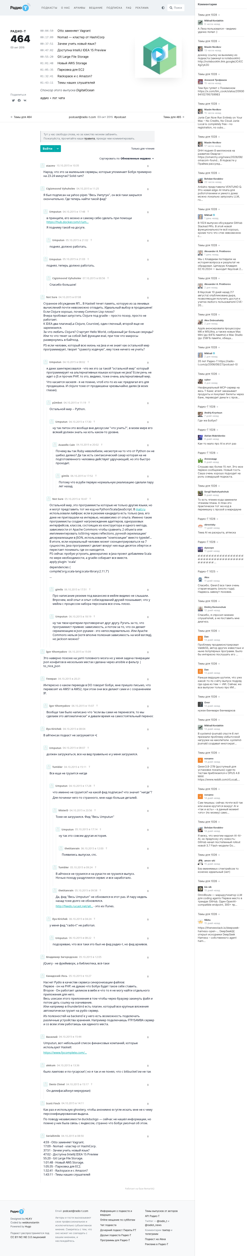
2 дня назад (211, 287)
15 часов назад (212, 83)
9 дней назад (211, 462)
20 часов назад (213, 182)
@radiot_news (153, 1225)
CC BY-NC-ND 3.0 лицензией (28, 1237)
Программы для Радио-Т (115, 1240)
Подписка (114, 7)
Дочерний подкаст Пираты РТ (118, 1230)
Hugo (28, 1226)
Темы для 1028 (207, 14)
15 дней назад (212, 864)
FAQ (128, 7)
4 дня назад (211, 383)
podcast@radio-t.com (82, 117)
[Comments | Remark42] (97, 667)
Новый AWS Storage (72, 63)
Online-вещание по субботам (117, 1219)
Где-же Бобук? (207, 420)
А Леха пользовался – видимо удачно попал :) (217, 30)
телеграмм (151, 1233)
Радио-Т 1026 (206, 406)
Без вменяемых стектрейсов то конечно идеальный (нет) (218, 870)
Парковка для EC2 (71, 69)
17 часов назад (212, 146)
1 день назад (211, 218)
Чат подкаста (108, 1225)
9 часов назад (212, 24)
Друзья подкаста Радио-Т (115, 1235)
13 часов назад (212, 50)
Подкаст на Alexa (155, 1239)
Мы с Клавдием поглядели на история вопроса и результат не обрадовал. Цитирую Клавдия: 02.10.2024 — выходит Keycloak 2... (220, 264)
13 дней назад (212, 640)
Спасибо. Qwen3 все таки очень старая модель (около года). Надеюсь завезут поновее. (218, 588)
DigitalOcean (85, 90)
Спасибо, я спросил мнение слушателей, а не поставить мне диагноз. (218, 618)
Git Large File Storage (73, 56)
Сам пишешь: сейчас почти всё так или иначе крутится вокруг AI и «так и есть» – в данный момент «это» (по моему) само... (220, 807)
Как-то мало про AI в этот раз (217, 443)
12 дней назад (212, 610)
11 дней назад (212, 528)
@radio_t (162, 1221)
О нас (65, 7)
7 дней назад (211, 416)
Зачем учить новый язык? (77, 43)
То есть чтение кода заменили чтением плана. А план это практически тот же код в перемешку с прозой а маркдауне (219, 504)
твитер (166, 1230)
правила (89, 138)
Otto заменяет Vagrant (74, 30)
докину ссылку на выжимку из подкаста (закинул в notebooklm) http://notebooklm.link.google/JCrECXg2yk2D (220, 60)
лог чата (58, 98)
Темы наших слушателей (76, 82)
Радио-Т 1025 (206, 571)
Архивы (79, 7)
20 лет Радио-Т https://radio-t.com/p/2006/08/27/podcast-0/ (218, 363)
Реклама (142, 7)
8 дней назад (211, 439)
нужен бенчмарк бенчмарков (216, 710)
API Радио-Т (152, 1216)
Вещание (96, 7)
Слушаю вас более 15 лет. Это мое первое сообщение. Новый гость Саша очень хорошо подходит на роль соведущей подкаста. (220, 471)
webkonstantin (30, 1222)
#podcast (120, 117)
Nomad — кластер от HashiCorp (81, 37)
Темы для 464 (23, 117)
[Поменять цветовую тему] (163, 7)
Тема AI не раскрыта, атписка (217, 532)
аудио (44, 98)
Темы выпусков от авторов (161, 1210)
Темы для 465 (172, 117)
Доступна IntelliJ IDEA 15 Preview (82, 50)
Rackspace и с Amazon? (75, 76)
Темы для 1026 (207, 373)
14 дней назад (212, 761)
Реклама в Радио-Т (156, 1244)
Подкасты (49, 7)
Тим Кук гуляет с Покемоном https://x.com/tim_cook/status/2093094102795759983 (221, 91)
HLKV (28, 1218)
